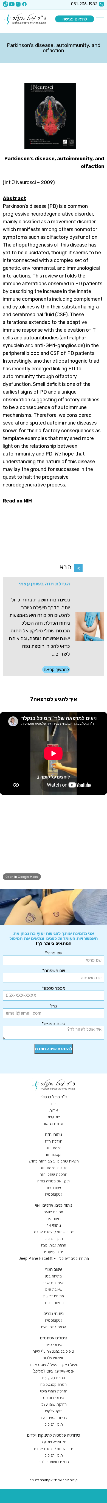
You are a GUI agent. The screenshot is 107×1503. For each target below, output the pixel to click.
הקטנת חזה (54, 1154)
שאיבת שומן (53, 1289)
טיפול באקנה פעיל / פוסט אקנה (53, 1364)
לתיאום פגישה (74, 19)
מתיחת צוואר (53, 1212)
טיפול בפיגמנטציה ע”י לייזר (53, 1351)
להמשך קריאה (56, 669)
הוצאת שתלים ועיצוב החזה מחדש (54, 1161)
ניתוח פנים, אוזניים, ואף (53, 1205)
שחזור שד (53, 1187)
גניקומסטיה (53, 1194)
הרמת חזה (53, 1148)
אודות (53, 1110)
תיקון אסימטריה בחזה (53, 1181)
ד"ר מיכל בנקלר (53, 1096)
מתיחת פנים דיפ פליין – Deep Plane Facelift (53, 1258)
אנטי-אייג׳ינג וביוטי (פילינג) (54, 1371)
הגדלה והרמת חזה (53, 1168)
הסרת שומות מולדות (53, 1462)
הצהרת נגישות (53, 1123)
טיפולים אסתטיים (53, 1338)
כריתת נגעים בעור (53, 1417)
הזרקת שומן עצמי (54, 1404)
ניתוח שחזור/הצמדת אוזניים (53, 1232)
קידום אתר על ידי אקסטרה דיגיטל (54, 1480)
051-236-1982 (84, 4)
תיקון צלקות (54, 1411)
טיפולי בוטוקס (53, 1397)
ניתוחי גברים (54, 1313)
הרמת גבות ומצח (53, 1245)
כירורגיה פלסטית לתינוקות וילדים (53, 1435)
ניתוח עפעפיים (53, 1252)
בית (53, 1103)
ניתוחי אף (53, 1225)
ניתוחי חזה (53, 1134)
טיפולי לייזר (53, 1344)
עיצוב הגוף (53, 1269)
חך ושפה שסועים (53, 1442)
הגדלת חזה (53, 1141)
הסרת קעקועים (53, 1378)
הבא (66, 567)
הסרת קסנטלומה (53, 1384)
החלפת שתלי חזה (53, 1174)
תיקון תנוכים (53, 1238)
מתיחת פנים (53, 1218)
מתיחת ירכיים (54, 1302)
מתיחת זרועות (53, 1296)
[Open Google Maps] (53, 841)
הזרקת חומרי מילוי (53, 1391)
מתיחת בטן (53, 1276)
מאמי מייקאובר (53, 1283)
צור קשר (53, 1117)
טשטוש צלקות (53, 1358)
